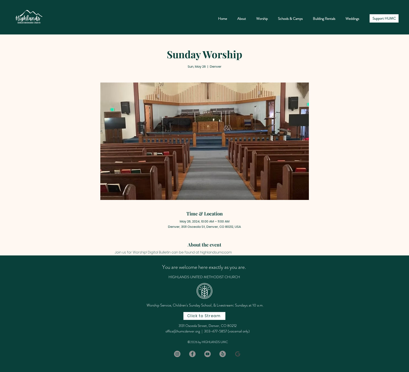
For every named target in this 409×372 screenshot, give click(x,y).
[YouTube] (207, 354)
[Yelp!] (222, 354)
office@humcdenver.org (183, 331)
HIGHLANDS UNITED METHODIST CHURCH (204, 276)
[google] (238, 354)
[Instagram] (177, 354)
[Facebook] (192, 354)
